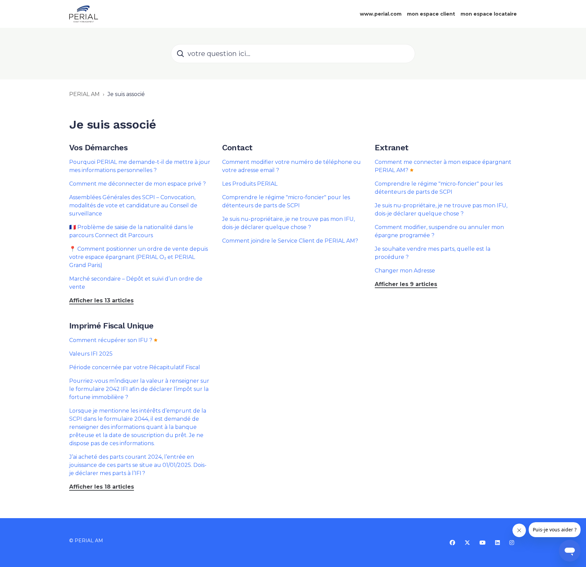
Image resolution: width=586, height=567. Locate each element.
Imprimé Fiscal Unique (111, 325)
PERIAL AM (84, 94)
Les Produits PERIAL (249, 184)
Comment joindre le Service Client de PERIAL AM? (290, 241)
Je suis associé (126, 94)
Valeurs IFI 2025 (91, 354)
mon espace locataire (489, 14)
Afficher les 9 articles (406, 284)
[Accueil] (83, 13)
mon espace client (431, 14)
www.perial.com (381, 14)
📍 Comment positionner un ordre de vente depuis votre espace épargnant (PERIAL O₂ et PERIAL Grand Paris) (138, 257)
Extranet (391, 147)
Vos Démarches (98, 147)
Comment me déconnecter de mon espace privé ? (137, 184)
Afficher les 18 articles (101, 487)
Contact (237, 147)
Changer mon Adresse (405, 270)
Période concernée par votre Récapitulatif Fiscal (134, 367)
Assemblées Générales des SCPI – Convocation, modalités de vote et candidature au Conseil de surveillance (133, 205)
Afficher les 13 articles (101, 300)
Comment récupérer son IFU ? (110, 340)
